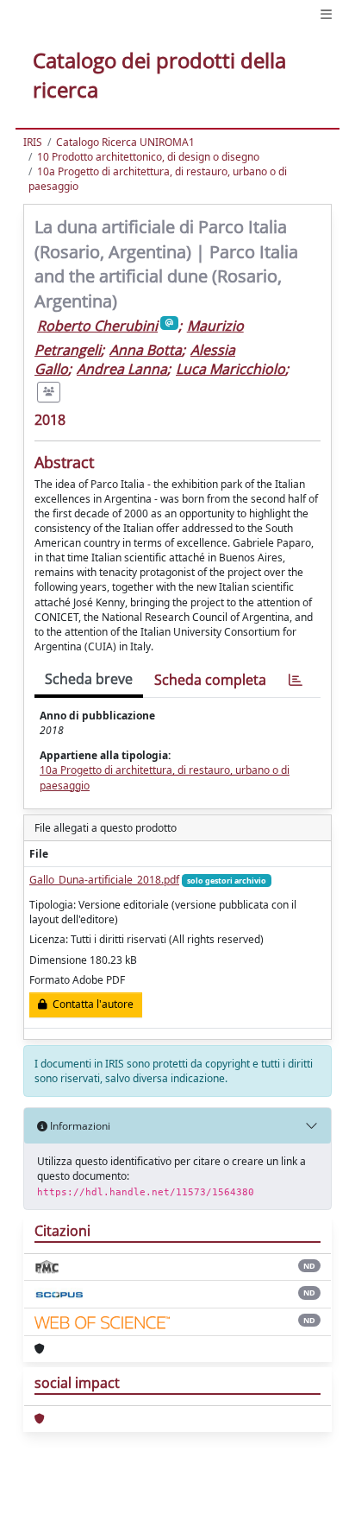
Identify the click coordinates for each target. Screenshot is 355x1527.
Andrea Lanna (122, 368)
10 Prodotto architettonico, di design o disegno (148, 156)
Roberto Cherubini (97, 325)
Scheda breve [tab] (89, 678)
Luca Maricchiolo (230, 368)
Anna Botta (145, 349)
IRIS (32, 142)
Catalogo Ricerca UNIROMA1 (125, 142)
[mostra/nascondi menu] (326, 14)
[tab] (295, 680)
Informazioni (78, 1125)
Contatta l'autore (90, 1004)
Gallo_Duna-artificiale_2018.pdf (104, 879)
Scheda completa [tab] (210, 679)
